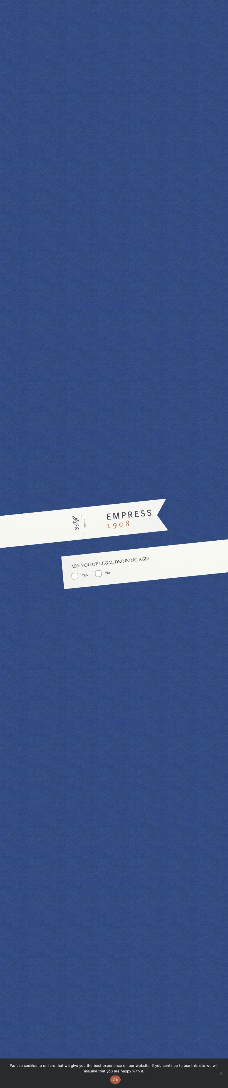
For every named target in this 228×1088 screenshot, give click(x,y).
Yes (84, 575)
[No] (221, 1073)
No (107, 572)
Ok (115, 1079)
